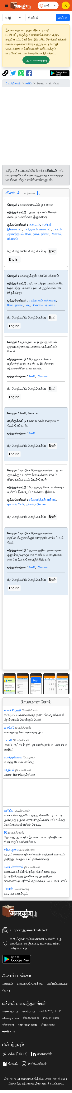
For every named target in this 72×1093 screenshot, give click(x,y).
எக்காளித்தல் (37, 499)
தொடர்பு (6, 990)
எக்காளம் (45, 229)
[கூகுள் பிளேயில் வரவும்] (60, 73)
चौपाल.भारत (48, 1025)
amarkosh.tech (27, 1025)
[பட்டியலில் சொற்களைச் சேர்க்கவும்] (38, 193)
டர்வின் (8, 889)
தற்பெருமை (11, 849)
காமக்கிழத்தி (12, 710)
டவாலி (8, 740)
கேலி (28, 234)
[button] (7, 683)
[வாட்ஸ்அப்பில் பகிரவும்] (21, 73)
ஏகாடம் (57, 229)
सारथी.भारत (9, 1031)
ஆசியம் (46, 224)
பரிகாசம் (56, 234)
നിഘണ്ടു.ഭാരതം (10, 1018)
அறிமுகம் (7, 983)
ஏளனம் (12, 504)
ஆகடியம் (34, 224)
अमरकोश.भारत (10, 1011)
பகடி (27, 305)
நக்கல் (45, 234)
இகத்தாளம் (14, 229)
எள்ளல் (51, 499)
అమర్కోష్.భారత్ (50, 1011)
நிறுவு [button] (36, 680)
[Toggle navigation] (6, 5)
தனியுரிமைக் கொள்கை (30, 983)
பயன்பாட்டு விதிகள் (57, 983)
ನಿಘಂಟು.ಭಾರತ (30, 1018)
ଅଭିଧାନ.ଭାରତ (51, 1018)
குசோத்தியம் (15, 234)
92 (5, 832)
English (14, 259)
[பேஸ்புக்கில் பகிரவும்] (29, 73)
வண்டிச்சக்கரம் (13, 867)
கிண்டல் (13, 193)
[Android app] (16, 959)
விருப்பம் (9, 770)
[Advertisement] (36, 126)
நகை (36, 234)
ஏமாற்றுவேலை (13, 757)
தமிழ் (28, 83)
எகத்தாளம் (31, 229)
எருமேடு (9, 727)
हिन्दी (52, 251)
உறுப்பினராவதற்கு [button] (36, 60)
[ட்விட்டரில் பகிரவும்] (13, 73)
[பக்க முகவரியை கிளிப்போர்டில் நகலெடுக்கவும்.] (5, 73)
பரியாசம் (12, 238)
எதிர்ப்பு (8, 810)
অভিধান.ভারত (8, 1025)
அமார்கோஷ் (13, 83)
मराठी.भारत (29, 1011)
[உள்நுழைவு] (66, 5)
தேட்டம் (62, 17)
